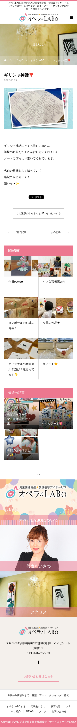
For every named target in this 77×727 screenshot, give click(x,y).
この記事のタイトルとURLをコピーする (38, 213)
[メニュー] (71, 17)
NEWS (29, 711)
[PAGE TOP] (38, 474)
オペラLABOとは (15, 706)
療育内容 (56, 706)
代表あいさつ (38, 706)
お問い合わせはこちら (38, 676)
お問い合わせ (59, 711)
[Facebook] (39, 662)
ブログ (42, 711)
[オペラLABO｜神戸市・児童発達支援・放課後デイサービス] (38, 631)
